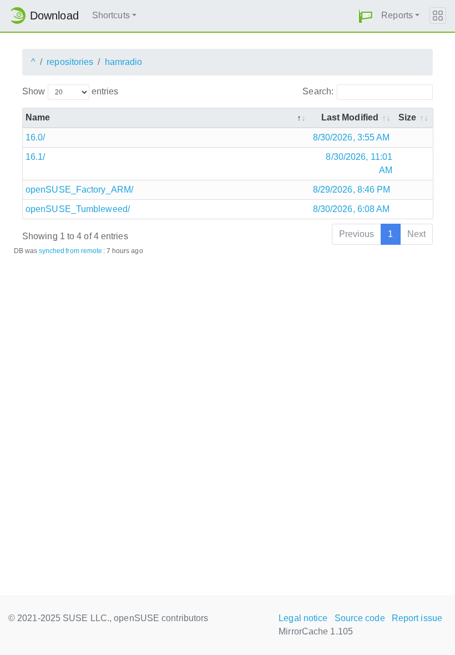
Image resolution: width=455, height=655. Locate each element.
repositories (70, 62)
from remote (83, 251)
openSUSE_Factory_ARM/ (79, 189)
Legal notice (303, 618)
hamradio (124, 62)
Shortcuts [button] (111, 15)
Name (38, 117)
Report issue (417, 618)
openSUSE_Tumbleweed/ (78, 209)
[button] (366, 15)
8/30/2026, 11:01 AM (359, 163)
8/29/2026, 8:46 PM (352, 189)
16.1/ (36, 157)
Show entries (70, 91)
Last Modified (349, 117)
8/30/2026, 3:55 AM (351, 137)
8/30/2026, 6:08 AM (351, 209)
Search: (317, 91)
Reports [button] (397, 15)
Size (407, 117)
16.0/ (36, 137)
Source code (360, 618)
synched (52, 251)
